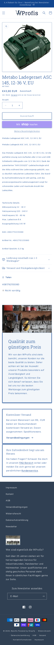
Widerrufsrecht (13, 513)
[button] (3, 13)
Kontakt (10, 494)
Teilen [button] (8, 277)
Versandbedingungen (18, 437)
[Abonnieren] (43, 596)
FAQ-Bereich (26, 462)
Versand (14, 95)
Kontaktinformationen (22, 640)
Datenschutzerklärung (17, 520)
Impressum (11, 487)
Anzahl (5, 100)
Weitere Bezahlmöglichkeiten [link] (27, 131)
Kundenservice (29, 470)
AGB (8, 500)
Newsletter (11, 526)
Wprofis (14, 631)
